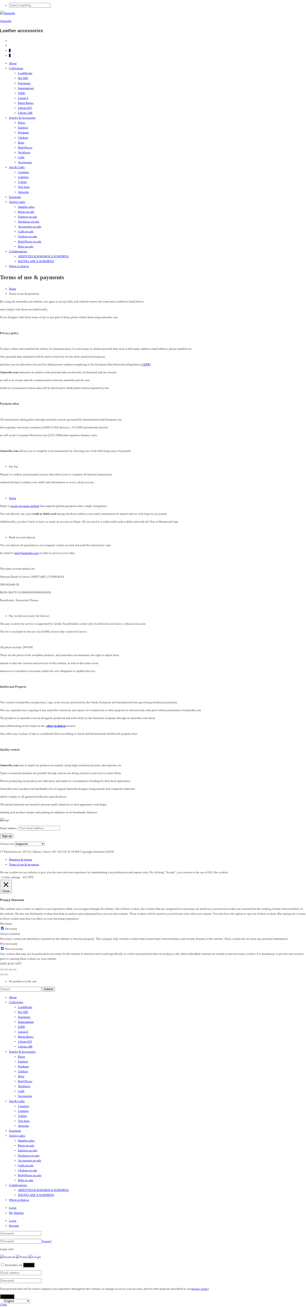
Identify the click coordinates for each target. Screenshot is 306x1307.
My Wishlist (16, 1213)
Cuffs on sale (26, 231)
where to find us (56, 726)
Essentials (15, 197)
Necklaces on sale (28, 221)
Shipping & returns (20, 859)
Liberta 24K (25, 112)
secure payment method (25, 506)
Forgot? (47, 1241)
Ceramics (23, 172)
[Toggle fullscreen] (10, 969)
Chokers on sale (27, 236)
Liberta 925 (25, 107)
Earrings (23, 127)
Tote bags (24, 187)
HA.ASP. (23, 78)
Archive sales (17, 202)
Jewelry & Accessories (22, 117)
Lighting (23, 177)
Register (14, 1225)
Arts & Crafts (17, 167)
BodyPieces (25, 147)
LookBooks (25, 73)
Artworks (23, 192)
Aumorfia (5, 21)
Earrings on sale (27, 216)
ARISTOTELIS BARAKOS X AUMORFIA (43, 256)
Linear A (23, 98)
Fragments (24, 83)
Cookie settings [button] (10, 877)
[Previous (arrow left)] (2, 974)
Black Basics (26, 103)
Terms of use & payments (24, 864)
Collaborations (18, 251)
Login (12, 1207)
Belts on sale (25, 246)
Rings (21, 122)
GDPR (146, 364)
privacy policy (200, 1288)
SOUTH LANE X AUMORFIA (36, 261)
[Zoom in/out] (14, 969)
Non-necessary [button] (9, 943)
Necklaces (24, 152)
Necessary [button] (6, 923)
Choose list (7, 844)
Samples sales (26, 206)
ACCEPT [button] (28, 877)
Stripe (12, 498)
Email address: (9, 828)
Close (3, 1304)
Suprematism (26, 88)
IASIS (21, 93)
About (13, 63)
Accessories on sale (29, 226)
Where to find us (19, 266)
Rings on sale (26, 211)
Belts (21, 142)
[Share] (6, 969)
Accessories (25, 162)
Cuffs (21, 157)
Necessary (11, 928)
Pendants (23, 132)
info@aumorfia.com (26, 553)
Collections (16, 68)
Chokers (23, 137)
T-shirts (22, 182)
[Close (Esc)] (2, 969)
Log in (29, 1265)
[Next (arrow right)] (6, 974)
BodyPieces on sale (29, 241)
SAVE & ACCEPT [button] (11, 963)
